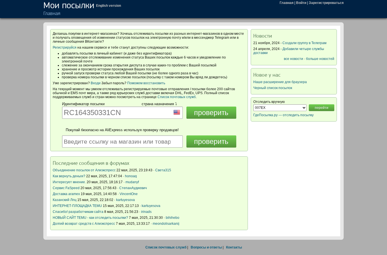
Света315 (163, 170)
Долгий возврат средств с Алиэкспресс (84, 224)
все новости (293, 59)
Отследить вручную (269, 102)
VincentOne (129, 194)
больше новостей (320, 59)
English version (108, 6)
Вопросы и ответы (206, 247)
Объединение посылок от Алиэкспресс (84, 170)
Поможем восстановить (146, 83)
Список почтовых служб (177, 97)
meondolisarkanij (166, 224)
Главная (287, 3)
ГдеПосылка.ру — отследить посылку (283, 115)
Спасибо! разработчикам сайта (78, 212)
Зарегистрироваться (326, 3)
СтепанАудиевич (133, 188)
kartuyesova (125, 200)
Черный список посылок (272, 88)
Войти (301, 3)
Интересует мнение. (69, 182)
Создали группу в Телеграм (304, 43)
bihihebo (172, 218)
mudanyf (132, 182)
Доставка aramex (67, 194)
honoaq (131, 176)
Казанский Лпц (64, 200)
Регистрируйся (64, 47)
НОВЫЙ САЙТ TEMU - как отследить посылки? (90, 218)
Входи (96, 83)
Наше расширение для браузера (280, 82)
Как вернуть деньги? (69, 176)
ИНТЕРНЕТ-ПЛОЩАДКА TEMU (77, 206)
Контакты (234, 247)
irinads (146, 212)
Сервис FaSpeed (66, 188)
